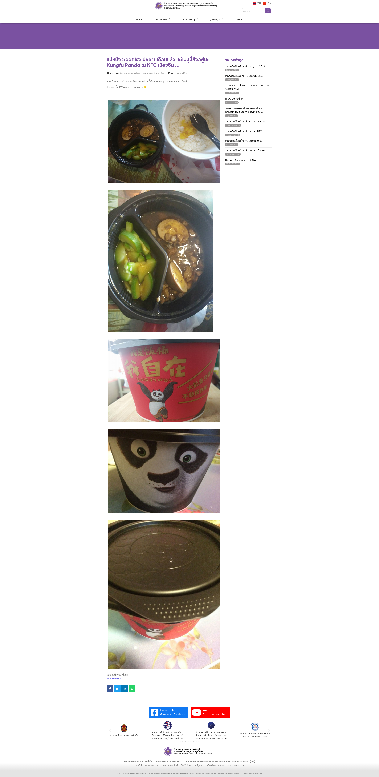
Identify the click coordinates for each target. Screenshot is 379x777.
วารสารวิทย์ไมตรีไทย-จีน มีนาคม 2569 (243, 141)
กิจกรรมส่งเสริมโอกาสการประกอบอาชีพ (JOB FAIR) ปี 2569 (247, 87)
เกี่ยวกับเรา (162, 19)
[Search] (268, 10)
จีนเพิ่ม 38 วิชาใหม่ (234, 99)
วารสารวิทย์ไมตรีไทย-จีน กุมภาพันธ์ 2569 (245, 150)
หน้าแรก (139, 19)
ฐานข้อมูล (215, 19)
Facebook (167, 710)
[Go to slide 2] (182, 741)
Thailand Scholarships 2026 (240, 160)
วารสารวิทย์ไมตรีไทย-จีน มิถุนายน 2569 (244, 76)
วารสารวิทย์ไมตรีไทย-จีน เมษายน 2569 (243, 131)
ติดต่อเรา (239, 19)
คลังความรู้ (189, 19)
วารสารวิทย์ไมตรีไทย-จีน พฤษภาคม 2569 (245, 121)
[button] (110, 730)
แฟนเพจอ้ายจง (114, 678)
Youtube (208, 710)
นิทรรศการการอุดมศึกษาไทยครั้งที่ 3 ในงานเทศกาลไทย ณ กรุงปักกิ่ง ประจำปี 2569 (245, 110)
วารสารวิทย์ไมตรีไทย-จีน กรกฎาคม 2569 (245, 66)
